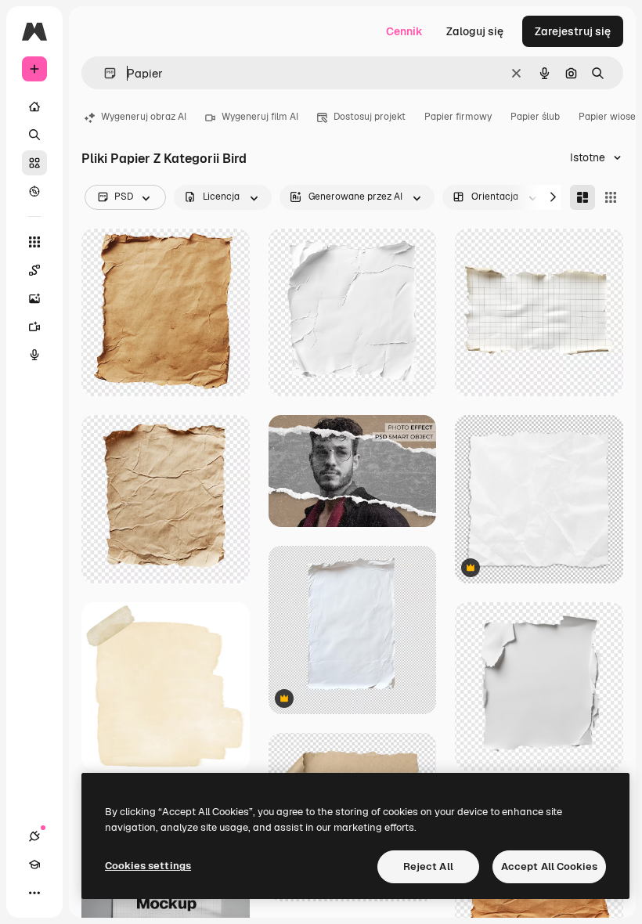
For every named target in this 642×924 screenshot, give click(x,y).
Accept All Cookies (549, 866)
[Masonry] (582, 197)
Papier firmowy (458, 116)
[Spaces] (34, 270)
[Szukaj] (34, 134)
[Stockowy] (34, 162)
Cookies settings (148, 865)
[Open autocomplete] (103, 73)
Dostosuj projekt (370, 116)
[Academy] (34, 864)
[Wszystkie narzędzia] (34, 241)
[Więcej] (34, 892)
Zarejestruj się (573, 31)
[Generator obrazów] (34, 298)
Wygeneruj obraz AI (143, 116)
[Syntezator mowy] (34, 354)
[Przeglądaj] (34, 191)
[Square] (610, 197)
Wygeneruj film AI (260, 116)
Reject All (428, 866)
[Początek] (34, 106)
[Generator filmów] (34, 326)
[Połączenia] (34, 836)
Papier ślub (535, 116)
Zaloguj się (474, 31)
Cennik (404, 31)
